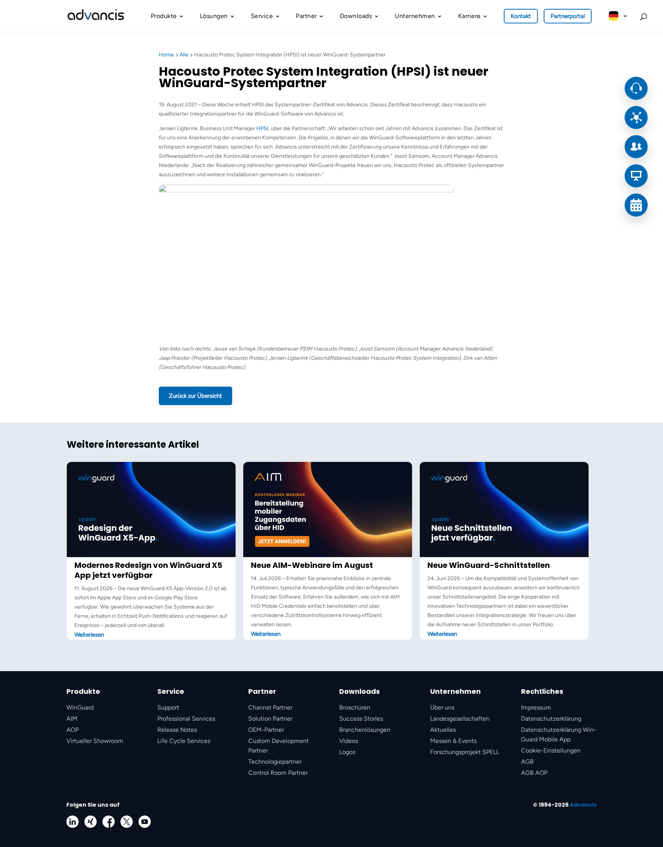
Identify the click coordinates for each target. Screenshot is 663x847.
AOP (72, 729)
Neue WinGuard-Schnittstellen (488, 565)
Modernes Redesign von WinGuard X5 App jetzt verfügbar (148, 570)
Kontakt (521, 16)
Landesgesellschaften (460, 718)
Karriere (469, 16)
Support (168, 707)
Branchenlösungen (364, 729)
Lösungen (214, 16)
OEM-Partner (266, 729)
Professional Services (186, 718)
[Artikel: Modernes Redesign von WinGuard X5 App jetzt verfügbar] (151, 555)
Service (262, 16)
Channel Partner (270, 707)
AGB (527, 761)
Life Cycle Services (183, 740)
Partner (306, 16)
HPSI (262, 128)
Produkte (164, 16)
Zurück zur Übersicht (195, 395)
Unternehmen (415, 16)
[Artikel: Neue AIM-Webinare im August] (327, 555)
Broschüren (354, 707)
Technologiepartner (275, 761)
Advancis (583, 805)
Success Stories (361, 718)
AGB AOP (534, 772)
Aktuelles (443, 729)
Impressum (536, 707)
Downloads (356, 16)
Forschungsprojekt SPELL (464, 752)
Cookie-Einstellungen (551, 750)
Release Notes (177, 729)
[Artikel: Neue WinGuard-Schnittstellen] (504, 555)
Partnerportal (568, 16)
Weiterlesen (89, 634)
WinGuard (80, 707)
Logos (347, 752)
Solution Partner (270, 718)
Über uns (442, 707)
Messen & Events (453, 740)
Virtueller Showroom (94, 740)
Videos (348, 740)
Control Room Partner (278, 772)
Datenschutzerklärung (551, 718)
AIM (72, 718)
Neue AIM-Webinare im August (312, 565)
